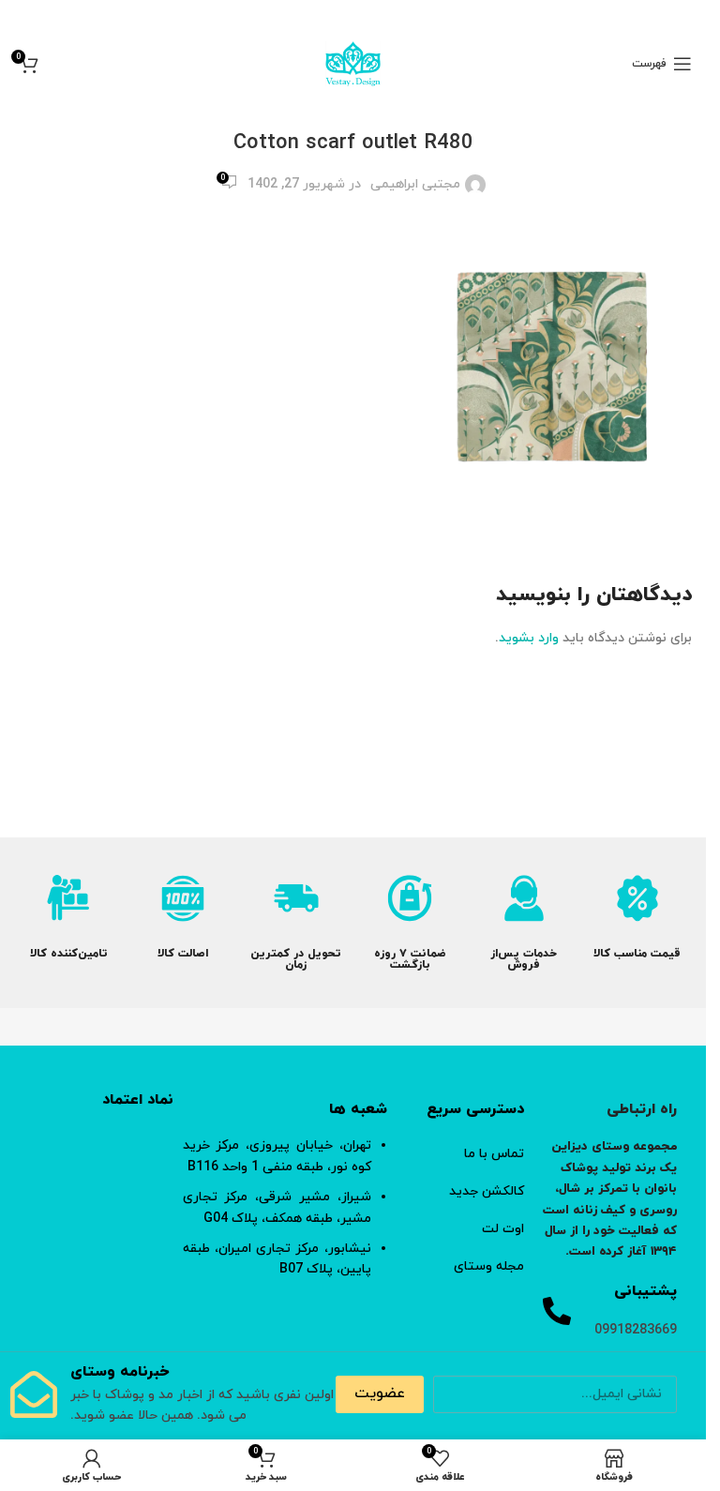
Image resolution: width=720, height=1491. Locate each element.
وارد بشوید (529, 638)
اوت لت (503, 1229)
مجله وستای (489, 1266)
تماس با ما (494, 1154)
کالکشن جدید (486, 1191)
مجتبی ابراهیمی (415, 184)
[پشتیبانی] (557, 1311)
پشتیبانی (645, 1291)
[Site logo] (353, 62)
